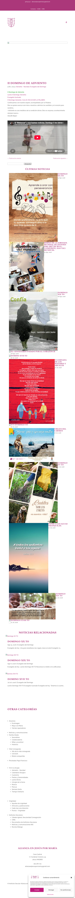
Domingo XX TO (18, 641)
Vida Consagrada (15, 749)
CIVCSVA (15, 754)
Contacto (33, 9)
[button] (71, 877)
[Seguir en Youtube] (39, 4)
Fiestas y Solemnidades (20, 777)
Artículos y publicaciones (20, 806)
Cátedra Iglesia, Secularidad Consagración (26, 817)
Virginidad (12, 801)
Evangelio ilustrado (14, 97)
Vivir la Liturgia (14, 768)
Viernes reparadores (19, 728)
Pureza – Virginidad (18, 810)
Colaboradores (17, 740)
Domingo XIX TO (19, 660)
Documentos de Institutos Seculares (24, 822)
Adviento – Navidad (18, 770)
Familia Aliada (14, 735)
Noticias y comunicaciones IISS (22, 824)
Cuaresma (15, 775)
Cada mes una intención (20, 808)
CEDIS (38, 9)
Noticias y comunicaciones (18, 732)
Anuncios (12, 721)
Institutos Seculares (16, 815)
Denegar (51, 890)
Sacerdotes (16, 737)
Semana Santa (17, 789)
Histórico (15, 744)
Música (14, 784)
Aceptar (36, 890)
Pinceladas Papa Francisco (18, 761)
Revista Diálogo (17, 827)
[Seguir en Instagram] (42, 4)
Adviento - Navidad (22, 87)
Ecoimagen (16, 723)
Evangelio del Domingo (38, 87)
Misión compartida (18, 756)
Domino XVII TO (18, 679)
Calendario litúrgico (19, 773)
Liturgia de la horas (18, 782)
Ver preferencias (65, 890)
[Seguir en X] (36, 4)
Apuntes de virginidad (19, 803)
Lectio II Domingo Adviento (17, 95)
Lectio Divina (16, 780)
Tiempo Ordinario (18, 792)
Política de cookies (50, 894)
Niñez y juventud (17, 742)
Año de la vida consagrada (21, 751)
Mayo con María (17, 726)
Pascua (14, 787)
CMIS (43, 9)
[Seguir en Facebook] (33, 4)
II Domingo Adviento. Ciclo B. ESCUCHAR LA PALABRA (26, 100)
